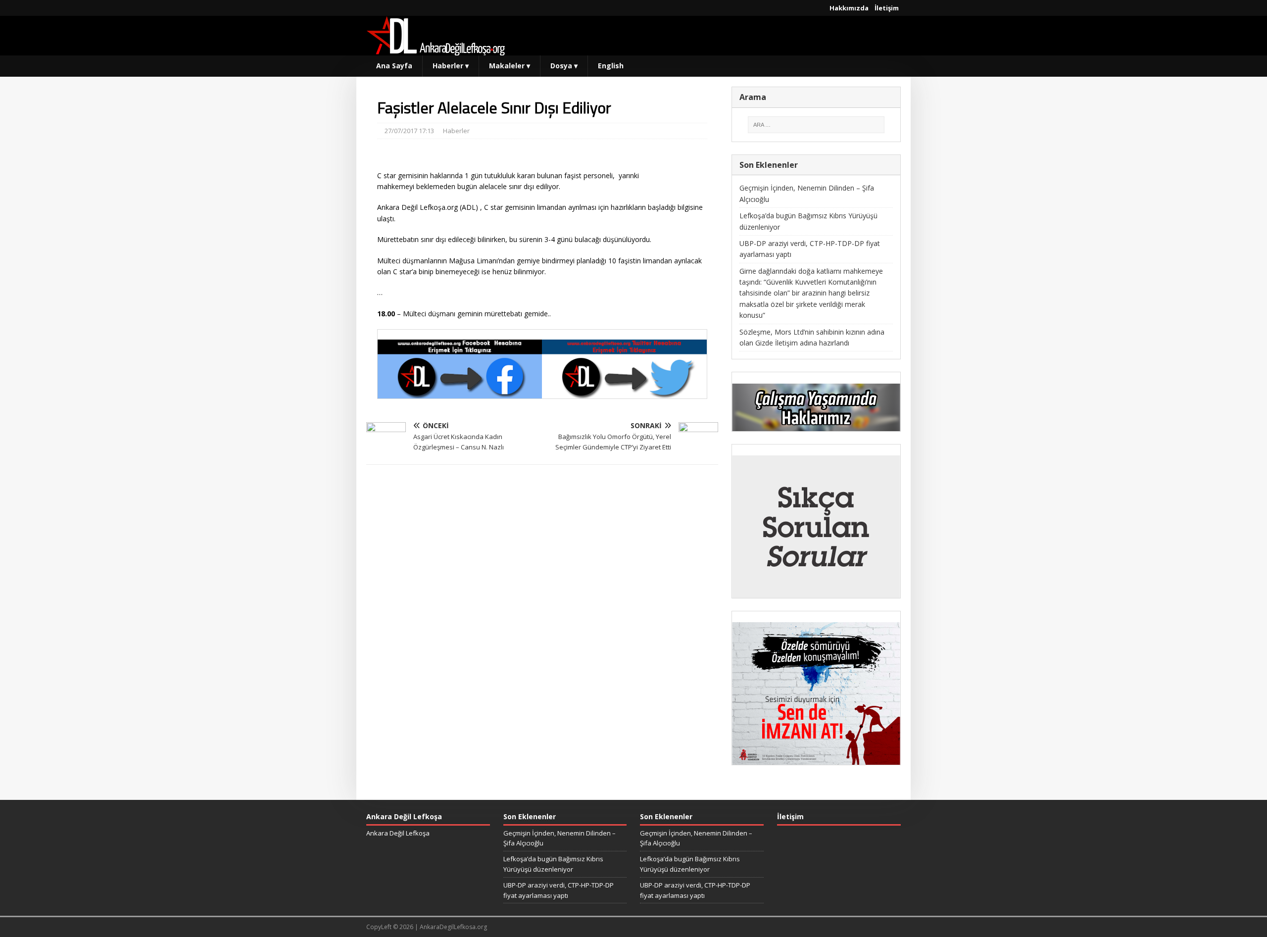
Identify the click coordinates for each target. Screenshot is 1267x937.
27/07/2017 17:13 (409, 130)
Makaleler (509, 65)
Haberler (451, 65)
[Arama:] (816, 124)
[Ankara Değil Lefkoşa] (435, 49)
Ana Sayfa (394, 65)
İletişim (887, 7)
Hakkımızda (849, 7)
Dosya (564, 65)
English (611, 65)
